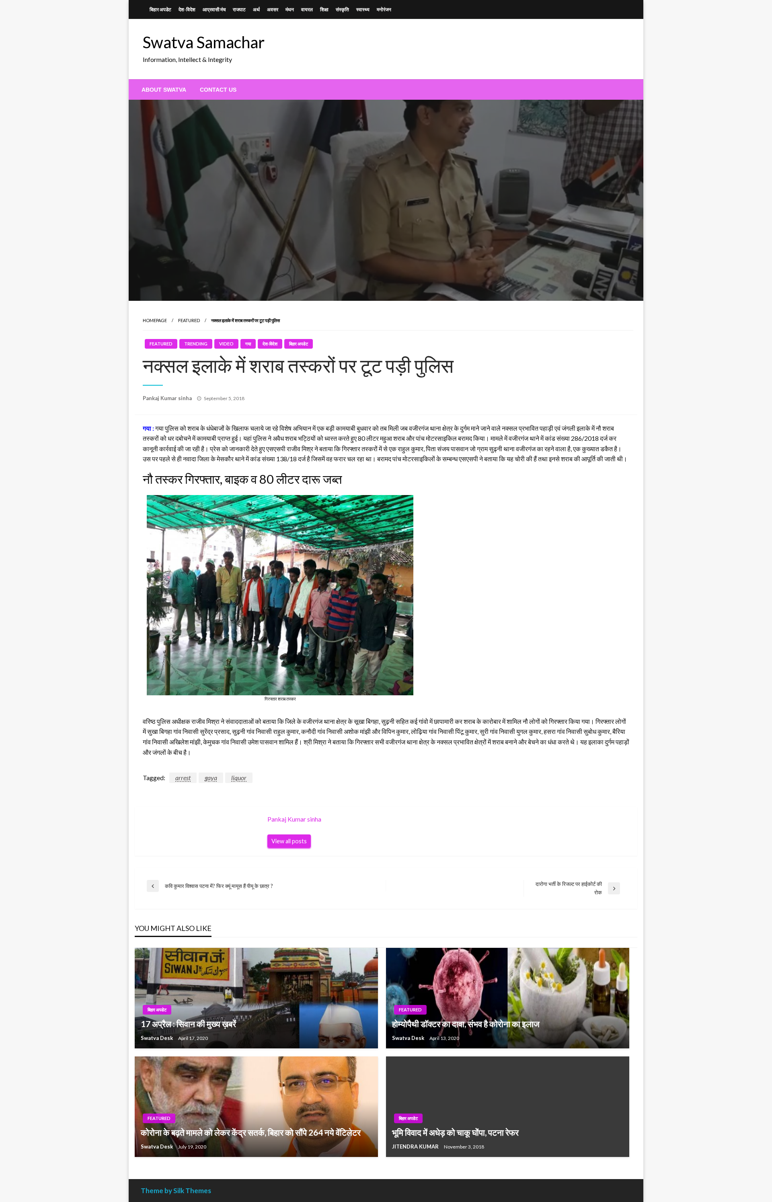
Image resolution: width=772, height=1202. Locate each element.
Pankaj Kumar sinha (168, 398)
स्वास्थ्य (363, 9)
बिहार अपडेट (160, 9)
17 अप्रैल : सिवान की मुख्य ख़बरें (188, 1024)
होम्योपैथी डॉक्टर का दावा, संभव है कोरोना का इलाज (466, 1024)
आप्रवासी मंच (214, 9)
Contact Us (218, 89)
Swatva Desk (157, 1038)
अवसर (272, 9)
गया (248, 343)
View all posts (289, 841)
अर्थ (256, 9)
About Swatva (164, 89)
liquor (238, 777)
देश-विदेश (187, 9)
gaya (211, 777)
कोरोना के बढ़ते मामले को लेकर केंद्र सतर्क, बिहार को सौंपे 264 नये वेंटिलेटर (251, 1132)
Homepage (155, 320)
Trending (195, 343)
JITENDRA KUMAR (416, 1146)
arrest (183, 777)
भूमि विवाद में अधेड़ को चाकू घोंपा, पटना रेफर (455, 1132)
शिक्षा (324, 9)
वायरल (307, 9)
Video (226, 343)
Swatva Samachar (204, 42)
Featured (189, 320)
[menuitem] (164, 90)
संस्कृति (342, 9)
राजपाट (239, 9)
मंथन (289, 9)
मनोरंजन (384, 9)
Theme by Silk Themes (176, 1190)
